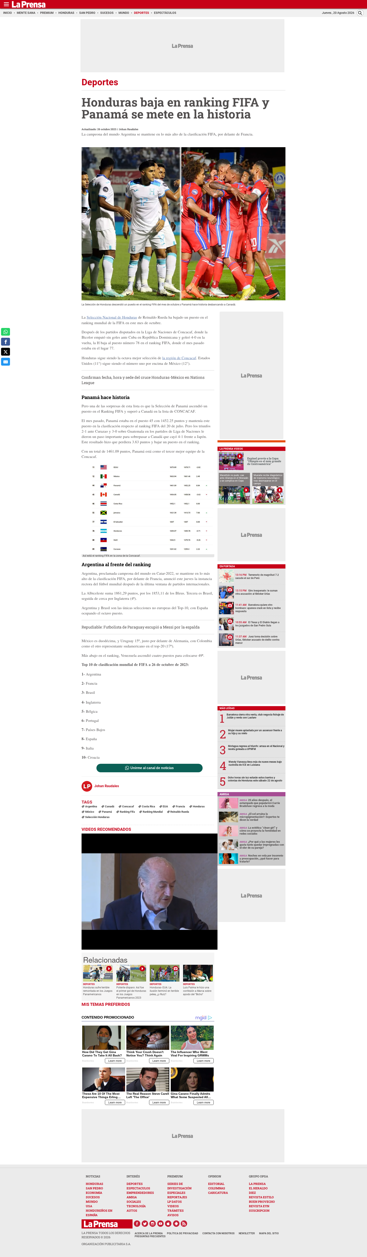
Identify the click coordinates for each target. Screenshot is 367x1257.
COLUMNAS (216, 1188)
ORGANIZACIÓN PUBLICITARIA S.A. (106, 1244)
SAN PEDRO (94, 1188)
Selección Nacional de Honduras (112, 317)
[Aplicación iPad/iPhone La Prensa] (168, 1223)
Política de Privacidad (182, 1233)
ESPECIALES (176, 1193)
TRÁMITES (175, 1211)
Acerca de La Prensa (149, 1233)
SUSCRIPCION (259, 1211)
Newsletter (247, 1233)
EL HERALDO (258, 1188)
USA (89, 1206)
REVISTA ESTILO (261, 1197)
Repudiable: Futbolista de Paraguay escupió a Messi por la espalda (141, 627)
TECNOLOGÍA (136, 1206)
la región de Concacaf (179, 357)
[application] (149, 892)
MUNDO (92, 1202)
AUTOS (132, 1211)
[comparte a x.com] (5, 352)
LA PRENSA (257, 1184)
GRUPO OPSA (258, 1176)
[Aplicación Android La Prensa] (176, 1223)
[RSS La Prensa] (184, 1223)
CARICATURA (218, 1193)
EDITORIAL (216, 1184)
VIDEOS (173, 1206)
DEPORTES (135, 1184)
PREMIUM (175, 1176)
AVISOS (173, 1215)
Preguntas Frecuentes (150, 1236)
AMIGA (132, 1197)
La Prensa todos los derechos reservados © (106, 1235)
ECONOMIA (94, 1193)
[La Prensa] (101, 1223)
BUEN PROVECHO (262, 1202)
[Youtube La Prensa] (160, 1223)
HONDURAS (94, 1184)
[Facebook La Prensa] (137, 1223)
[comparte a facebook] (5, 342)
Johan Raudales (128, 129)
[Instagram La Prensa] (152, 1223)
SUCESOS (93, 1197)
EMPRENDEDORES (140, 1193)
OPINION (214, 1176)
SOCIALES (134, 1202)
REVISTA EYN (259, 1206)
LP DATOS (174, 1202)
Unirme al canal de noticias (152, 768)
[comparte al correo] (5, 362)
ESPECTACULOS (138, 1188)
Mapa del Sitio (269, 1233)
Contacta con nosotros (218, 1233)
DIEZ (252, 1193)
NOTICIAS (93, 1176)
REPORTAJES (177, 1197)
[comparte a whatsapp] (5, 332)
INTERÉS (133, 1176)
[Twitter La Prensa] (144, 1223)
